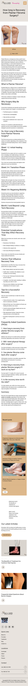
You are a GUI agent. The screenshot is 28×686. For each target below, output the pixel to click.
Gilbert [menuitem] (2, 653)
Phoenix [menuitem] (3, 658)
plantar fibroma (5, 87)
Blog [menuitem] (2, 641)
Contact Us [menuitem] (3, 643)
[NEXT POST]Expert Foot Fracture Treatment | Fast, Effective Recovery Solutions (13, 515)
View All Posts (6, 535)
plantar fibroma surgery (13, 395)
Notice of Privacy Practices (8, 682)
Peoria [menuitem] (2, 656)
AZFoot (14, 49)
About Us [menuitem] (3, 634)
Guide (5, 492)
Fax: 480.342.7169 (5, 671)
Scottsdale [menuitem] (3, 651)
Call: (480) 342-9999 (6, 667)
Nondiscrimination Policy (20, 682)
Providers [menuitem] (3, 637)
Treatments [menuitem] (3, 639)
